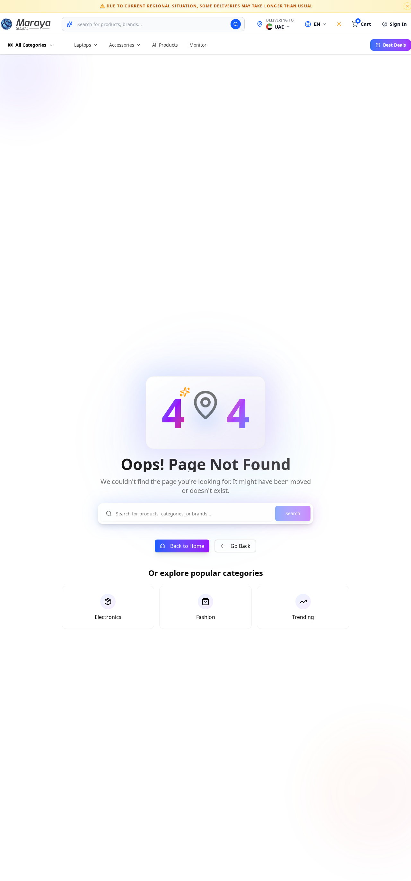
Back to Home (187, 545)
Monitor (197, 45)
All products (165, 45)
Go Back (240, 545)
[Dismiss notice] (407, 6)
